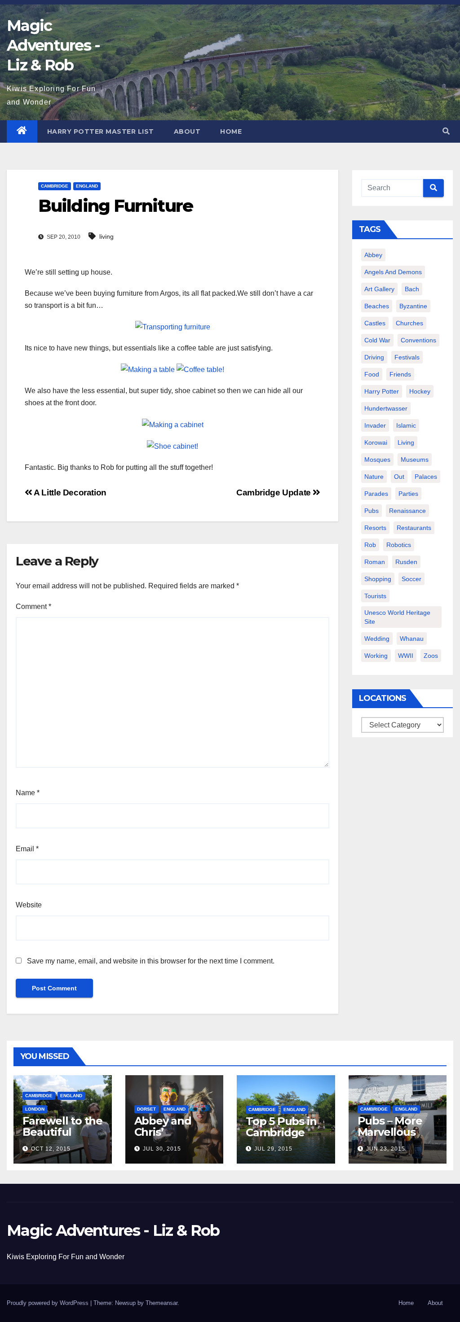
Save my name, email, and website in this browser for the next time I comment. (150, 961)
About (187, 131)
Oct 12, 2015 (51, 1149)
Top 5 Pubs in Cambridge (281, 1127)
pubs (371, 510)
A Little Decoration (69, 492)
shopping (377, 578)
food (371, 374)
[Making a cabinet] (172, 424)
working (376, 655)
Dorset (146, 1109)
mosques (377, 459)
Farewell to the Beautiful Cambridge (62, 1132)
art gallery (379, 289)
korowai (375, 442)
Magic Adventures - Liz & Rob (53, 45)
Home (231, 131)
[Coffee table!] (200, 369)
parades (376, 493)
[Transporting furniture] (172, 326)
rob (370, 544)
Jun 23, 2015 (385, 1149)
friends (400, 374)
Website (29, 905)
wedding (376, 638)
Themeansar (161, 1303)
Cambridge (54, 186)
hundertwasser (385, 408)
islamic (406, 425)
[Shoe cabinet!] (172, 446)
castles (374, 323)
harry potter (381, 391)
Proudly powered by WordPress (48, 1303)
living (106, 236)
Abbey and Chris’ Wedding (162, 1132)
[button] (446, 131)
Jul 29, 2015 (273, 1149)
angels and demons (393, 272)
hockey (419, 391)
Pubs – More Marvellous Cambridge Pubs (390, 1137)
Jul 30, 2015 (162, 1149)
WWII (405, 655)
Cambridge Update (274, 492)
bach (412, 289)
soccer (411, 578)
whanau (412, 638)
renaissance (407, 510)
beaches (376, 306)
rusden (406, 561)
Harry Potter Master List (100, 131)
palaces (426, 476)
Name (28, 793)
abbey (373, 254)
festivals (407, 357)
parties (408, 493)
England (87, 186)
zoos (431, 655)
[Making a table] (148, 369)
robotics (398, 544)
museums (415, 459)
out (399, 476)
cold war (377, 340)
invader (375, 425)
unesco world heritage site (397, 617)
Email (27, 849)
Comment (33, 606)
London (34, 1109)
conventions (418, 340)
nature (374, 476)
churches (409, 323)
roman (374, 561)
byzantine (413, 306)
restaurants (414, 527)
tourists (375, 596)
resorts (375, 527)
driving (374, 357)
